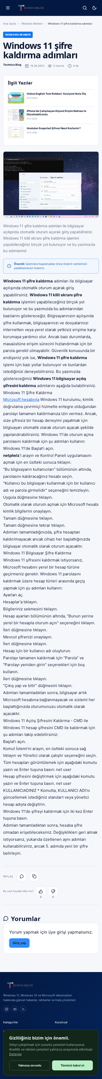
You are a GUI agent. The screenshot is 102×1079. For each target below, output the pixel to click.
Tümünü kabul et (72, 1065)
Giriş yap (19, 943)
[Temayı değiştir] (94, 8)
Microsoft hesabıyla (21, 399)
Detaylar (15, 1054)
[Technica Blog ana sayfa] (31, 7)
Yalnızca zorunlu (29, 1065)
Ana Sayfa (9, 23)
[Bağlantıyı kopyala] (34, 876)
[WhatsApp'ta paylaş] (21, 876)
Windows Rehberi (32, 23)
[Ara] (84, 8)
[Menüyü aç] (7, 8)
